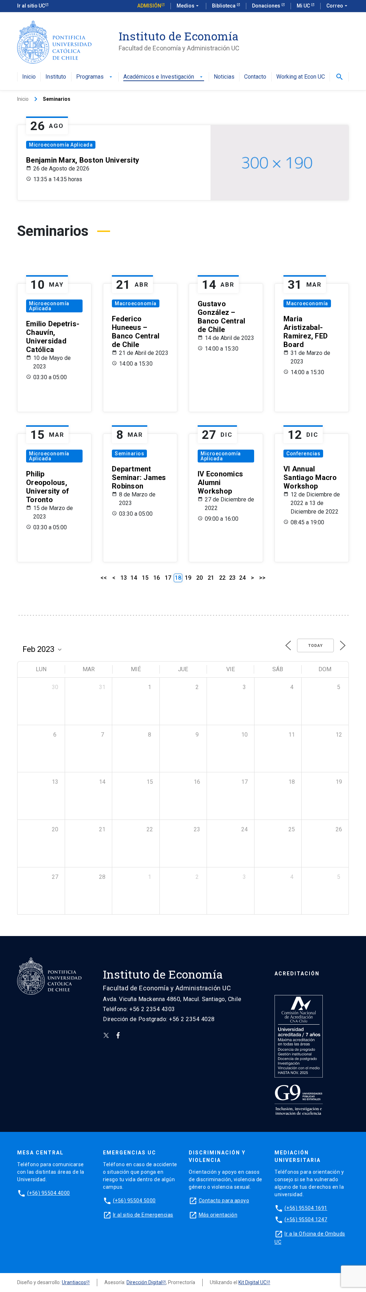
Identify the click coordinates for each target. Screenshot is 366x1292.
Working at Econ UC (300, 77)
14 (133, 577)
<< (103, 577)
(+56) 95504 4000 (48, 1193)
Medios (188, 6)
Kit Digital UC (252, 1282)
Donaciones (266, 6)
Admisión (149, 6)
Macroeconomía (136, 303)
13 (123, 577)
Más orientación (218, 1215)
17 (168, 577)
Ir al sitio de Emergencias (143, 1215)
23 (232, 577)
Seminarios (129, 453)
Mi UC (304, 6)
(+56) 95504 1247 (306, 1219)
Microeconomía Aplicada (61, 145)
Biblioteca (224, 6)
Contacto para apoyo (224, 1200)
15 (145, 577)
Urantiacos (74, 1282)
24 (242, 577)
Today (315, 645)
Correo (337, 6)
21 (211, 577)
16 (156, 577)
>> (262, 577)
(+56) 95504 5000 (134, 1200)
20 (199, 577)
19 (188, 577)
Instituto (55, 77)
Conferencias (303, 453)
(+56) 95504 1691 (306, 1208)
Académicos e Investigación (163, 77)
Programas (95, 77)
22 (222, 577)
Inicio (29, 77)
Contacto (255, 77)
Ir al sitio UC (31, 6)
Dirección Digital (144, 1282)
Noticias (224, 77)
